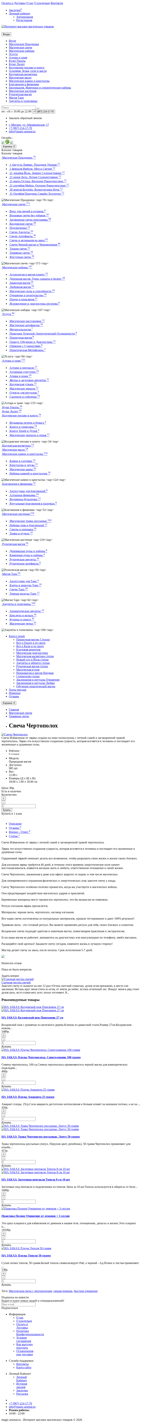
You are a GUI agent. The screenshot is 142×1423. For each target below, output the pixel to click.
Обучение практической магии (35, 686)
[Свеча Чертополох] (14, 734)
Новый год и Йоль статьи (32, 659)
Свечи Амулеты (21, 232)
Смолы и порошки (22, 529)
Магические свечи (20, 47)
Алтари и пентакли (23, 367)
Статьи (14, 836)
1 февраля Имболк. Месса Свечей (32, 168)
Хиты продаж (17, 689)
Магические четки (22, 623)
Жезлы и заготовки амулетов (29, 380)
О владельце (42, 3)
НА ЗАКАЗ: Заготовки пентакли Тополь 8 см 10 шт (35, 1179)
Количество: (9, 794)
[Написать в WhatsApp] (7, 142)
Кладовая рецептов (28, 649)
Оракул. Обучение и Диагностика (32, 341)
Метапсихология (21, 329)
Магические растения (22, 91)
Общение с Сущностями (26, 346)
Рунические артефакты (25, 563)
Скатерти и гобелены (24, 396)
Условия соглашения (23, 1339)
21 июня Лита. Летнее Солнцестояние (35, 177)
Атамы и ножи (20, 376)
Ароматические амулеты (26, 611)
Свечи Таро (18, 589)
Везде (12, 40)
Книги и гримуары (23, 426)
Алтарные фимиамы (24, 495)
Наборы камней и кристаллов (29, 473)
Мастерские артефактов (26, 325)
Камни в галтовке (22, 461)
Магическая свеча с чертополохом (30, 1291)
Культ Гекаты (17, 60)
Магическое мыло (20, 77)
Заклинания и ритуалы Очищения (37, 679)
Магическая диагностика (32, 652)
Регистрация (24, 20)
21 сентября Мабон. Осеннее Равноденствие (39, 185)
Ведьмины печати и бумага (27, 422)
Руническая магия (20, 94)
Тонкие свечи (19, 248)
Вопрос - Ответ (19, 832)
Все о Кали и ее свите (30, 646)
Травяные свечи (21, 252)
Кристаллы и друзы (23, 465)
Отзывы (14, 696)
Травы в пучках (21, 533)
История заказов (21, 1385)
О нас (29, 3)
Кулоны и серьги (21, 619)
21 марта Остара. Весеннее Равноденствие (38, 181)
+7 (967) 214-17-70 (20, 1403)
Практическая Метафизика (27, 350)
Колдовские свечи (22, 223)
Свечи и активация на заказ (28, 240)
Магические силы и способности (32, 291)
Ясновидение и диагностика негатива (34, 303)
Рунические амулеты (24, 559)
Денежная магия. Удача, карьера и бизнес (37, 278)
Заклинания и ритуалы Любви (35, 683)
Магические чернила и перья (29, 435)
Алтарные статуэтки (24, 371)
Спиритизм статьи (28, 676)
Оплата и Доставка (13, 3)
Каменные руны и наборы (27, 555)
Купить (7, 810)
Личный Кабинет (21, 1378)
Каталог (11, 153)
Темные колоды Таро (24, 593)
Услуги (13, 54)
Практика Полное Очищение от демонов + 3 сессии (35, 1216)
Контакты (57, 3)
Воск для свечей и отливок (27, 211)
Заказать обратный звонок (25, 118)
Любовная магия (21, 287)
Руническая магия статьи (32, 666)
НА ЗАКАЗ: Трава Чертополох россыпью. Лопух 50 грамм (40, 1136)
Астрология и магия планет (28, 274)
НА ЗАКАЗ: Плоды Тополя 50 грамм (26, 1255)
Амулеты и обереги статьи (33, 663)
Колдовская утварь (23, 384)
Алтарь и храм (18, 57)
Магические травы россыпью (30, 521)
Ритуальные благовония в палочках (33, 503)
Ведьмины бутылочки (25, 499)
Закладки (22, 1390)
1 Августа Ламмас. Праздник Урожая (34, 164)
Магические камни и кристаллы (29, 80)
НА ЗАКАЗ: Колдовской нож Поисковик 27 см (32, 1017)
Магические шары (22, 469)
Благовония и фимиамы (24, 84)
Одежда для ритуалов (24, 392)
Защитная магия (21, 282)
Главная (14, 709)
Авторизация (24, 16)
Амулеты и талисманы (23, 101)
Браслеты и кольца (22, 615)
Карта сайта (23, 1367)
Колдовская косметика (23, 74)
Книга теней (17, 636)
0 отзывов (14, 754)
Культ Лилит (17, 64)
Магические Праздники (24, 44)
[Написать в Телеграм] (11, 142)
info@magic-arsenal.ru (22, 1406)
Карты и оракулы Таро (25, 585)
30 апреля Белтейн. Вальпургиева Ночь (36, 189)
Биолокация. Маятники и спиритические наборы (40, 87)
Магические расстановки (27, 321)
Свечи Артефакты (22, 236)
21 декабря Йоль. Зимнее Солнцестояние (37, 173)
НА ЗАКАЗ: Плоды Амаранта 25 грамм (27, 1096)
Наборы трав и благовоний (28, 525)
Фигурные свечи (21, 257)
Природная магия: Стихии (33, 639)
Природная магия (21, 337)
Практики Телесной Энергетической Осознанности (43, 333)
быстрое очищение (86, 1291)
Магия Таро (16, 97)
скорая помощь (62, 1291)
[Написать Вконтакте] (2, 142)
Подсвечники (19, 227)
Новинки (15, 693)
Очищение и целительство (28, 295)
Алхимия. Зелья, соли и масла (28, 70)
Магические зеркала (23, 388)
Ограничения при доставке (24, 1352)
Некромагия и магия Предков (35, 673)
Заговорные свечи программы (30, 219)
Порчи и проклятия (23, 299)
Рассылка (22, 1393)
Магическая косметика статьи (35, 656)
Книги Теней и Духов (24, 430)
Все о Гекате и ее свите (30, 642)
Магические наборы (21, 50)
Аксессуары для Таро (24, 581)
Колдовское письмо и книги (26, 67)
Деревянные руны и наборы (28, 551)
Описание (15, 823)
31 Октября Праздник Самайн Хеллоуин (36, 193)
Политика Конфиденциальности (30, 1332)
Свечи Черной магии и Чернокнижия (34, 244)
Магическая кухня (27, 669)
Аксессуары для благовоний (28, 491)
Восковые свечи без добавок (29, 215)
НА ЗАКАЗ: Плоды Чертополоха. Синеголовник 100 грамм (41, 1057)
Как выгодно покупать (24, 1346)
